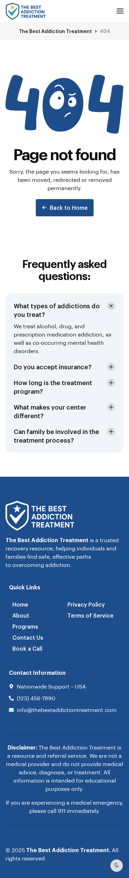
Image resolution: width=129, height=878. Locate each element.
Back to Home (69, 207)
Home (20, 604)
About (20, 615)
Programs (25, 626)
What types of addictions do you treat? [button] (57, 310)
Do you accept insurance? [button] (53, 366)
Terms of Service (90, 615)
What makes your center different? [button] (50, 411)
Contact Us (27, 637)
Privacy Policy (86, 604)
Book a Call (27, 648)
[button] (120, 11)
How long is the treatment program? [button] (53, 387)
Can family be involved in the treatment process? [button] (56, 436)
